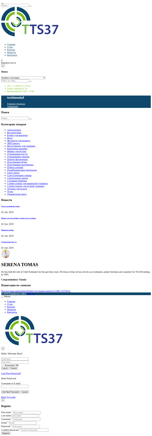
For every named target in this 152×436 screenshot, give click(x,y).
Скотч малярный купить (10, 206)
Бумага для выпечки (17, 135)
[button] (1, 60)
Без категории (14, 132)
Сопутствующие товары (19, 175)
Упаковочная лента (16, 194)
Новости (11, 52)
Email (4, 422)
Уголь (10, 191)
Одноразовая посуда (17, 154)
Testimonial (12, 106)
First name (6, 412)
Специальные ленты (17, 178)
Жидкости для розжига (18, 140)
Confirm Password (10, 430)
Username (6, 419)
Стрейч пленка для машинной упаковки (27, 183)
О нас (10, 47)
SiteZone (31, 293)
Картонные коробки (17, 148)
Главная (11, 44)
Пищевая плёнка (7, 230)
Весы (9, 138)
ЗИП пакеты (13, 143)
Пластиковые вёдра (17, 162)
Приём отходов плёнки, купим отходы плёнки (18, 218)
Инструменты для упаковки (21, 146)
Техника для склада (17, 189)
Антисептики (14, 130)
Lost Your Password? (11, 373)
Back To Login (8, 397)
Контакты (12, 55)
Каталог (11, 49)
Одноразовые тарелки (18, 156)
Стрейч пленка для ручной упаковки (25, 186)
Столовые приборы (17, 181)
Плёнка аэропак (15, 167)
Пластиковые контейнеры (20, 164)
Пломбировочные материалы (22, 170)
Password (5, 426)
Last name (6, 415)
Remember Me (11, 365)
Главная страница (16, 104)
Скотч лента (13, 172)
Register (6, 433)
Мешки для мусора (16, 151)
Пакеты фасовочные (17, 159)
